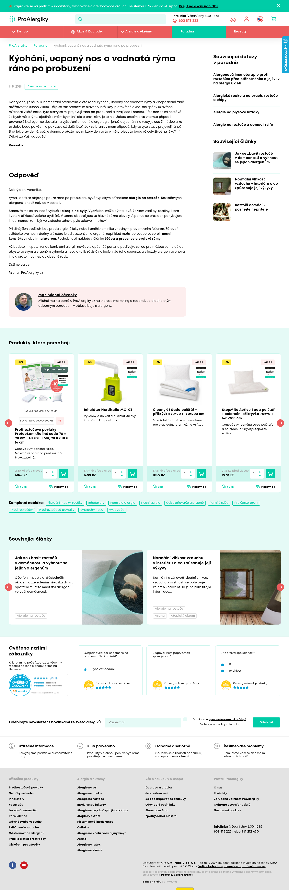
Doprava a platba (158, 791)
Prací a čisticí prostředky (27, 843)
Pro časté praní (250, 505)
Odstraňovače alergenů (187, 505)
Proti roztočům (22, 512)
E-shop (22, 31)
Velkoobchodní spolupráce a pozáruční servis (232, 870)
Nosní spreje (152, 505)
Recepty (240, 31)
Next (280, 424)
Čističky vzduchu (21, 797)
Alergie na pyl (87, 791)
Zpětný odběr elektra (161, 820)
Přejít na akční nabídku (198, 6)
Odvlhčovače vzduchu (25, 826)
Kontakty (220, 797)
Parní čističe (222, 505)
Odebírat (266, 726)
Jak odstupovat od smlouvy (165, 803)
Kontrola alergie (124, 505)
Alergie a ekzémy (138, 31)
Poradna (187, 31)
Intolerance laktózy (91, 809)
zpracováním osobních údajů (227, 723)
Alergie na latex (88, 848)
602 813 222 (188, 21)
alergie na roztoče (144, 198)
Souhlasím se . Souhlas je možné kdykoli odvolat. (220, 725)
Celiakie (83, 831)
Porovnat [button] (61, 489)
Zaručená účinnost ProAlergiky (236, 803)
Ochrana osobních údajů (232, 809)
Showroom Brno (156, 814)
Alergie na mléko (89, 797)
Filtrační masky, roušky (65, 505)
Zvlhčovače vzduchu (24, 831)
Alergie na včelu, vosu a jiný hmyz (101, 837)
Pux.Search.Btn (80, 19)
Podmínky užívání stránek (177, 879)
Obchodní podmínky (160, 809)
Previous (9, 424)
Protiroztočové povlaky (59, 512)
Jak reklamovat (157, 797)
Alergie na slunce (90, 854)
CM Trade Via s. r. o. (181, 867)
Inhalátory (97, 505)
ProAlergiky (18, 45)
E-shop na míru (152, 886)
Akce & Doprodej (89, 31)
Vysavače (121, 512)
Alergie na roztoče (42, 86)
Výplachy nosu (95, 512)
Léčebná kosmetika (23, 814)
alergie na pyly (74, 211)
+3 (59, 422)
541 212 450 (250, 835)
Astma (82, 843)
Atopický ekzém (88, 820)
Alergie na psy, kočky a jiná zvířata (102, 814)
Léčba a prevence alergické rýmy (133, 239)
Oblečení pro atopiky (24, 848)
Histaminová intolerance (95, 826)
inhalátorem (45, 239)
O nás (218, 791)
